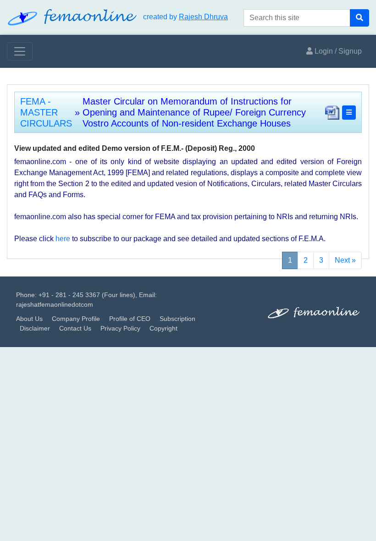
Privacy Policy (120, 328)
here (62, 239)
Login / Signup (337, 51)
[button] (349, 112)
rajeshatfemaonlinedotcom (54, 304)
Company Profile (76, 318)
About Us (29, 318)
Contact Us (75, 328)
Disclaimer (35, 328)
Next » (345, 260)
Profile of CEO (129, 318)
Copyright (163, 328)
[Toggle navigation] (20, 51)
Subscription (177, 318)
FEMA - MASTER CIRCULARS (46, 112)
